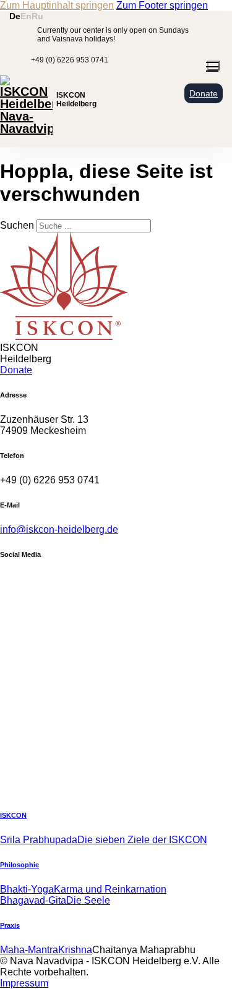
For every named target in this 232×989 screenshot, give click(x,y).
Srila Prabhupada (38, 839)
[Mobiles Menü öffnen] (213, 65)
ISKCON (13, 815)
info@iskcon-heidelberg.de (59, 529)
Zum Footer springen (162, 5)
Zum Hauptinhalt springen (57, 5)
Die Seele (88, 900)
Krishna (75, 949)
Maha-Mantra (29, 949)
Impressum (24, 983)
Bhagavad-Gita (33, 900)
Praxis (10, 925)
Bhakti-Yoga (27, 889)
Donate (203, 93)
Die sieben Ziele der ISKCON (142, 839)
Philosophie (19, 864)
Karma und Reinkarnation (110, 889)
